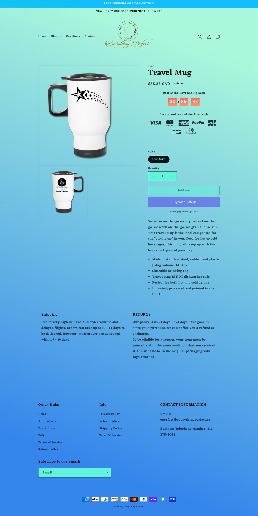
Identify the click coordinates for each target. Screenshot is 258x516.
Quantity (153, 168)
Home (42, 414)
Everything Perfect (134, 507)
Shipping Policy (110, 428)
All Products (47, 421)
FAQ (41, 435)
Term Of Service (110, 435)
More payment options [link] (184, 212)
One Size (158, 159)
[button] (56, 36)
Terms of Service (50, 442)
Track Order (47, 428)
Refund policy (48, 449)
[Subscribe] (106, 472)
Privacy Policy (109, 414)
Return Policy (109, 421)
